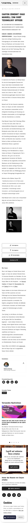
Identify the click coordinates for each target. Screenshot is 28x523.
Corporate (4, 392)
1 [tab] (9, 442)
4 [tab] (16, 442)
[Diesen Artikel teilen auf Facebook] (16, 382)
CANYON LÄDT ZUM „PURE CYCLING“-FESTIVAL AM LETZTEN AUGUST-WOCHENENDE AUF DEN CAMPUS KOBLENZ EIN (14, 422)
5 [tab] (18, 442)
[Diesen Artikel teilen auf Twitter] (7, 382)
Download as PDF (14, 260)
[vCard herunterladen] (23, 363)
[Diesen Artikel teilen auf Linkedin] (12, 382)
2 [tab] (11, 442)
